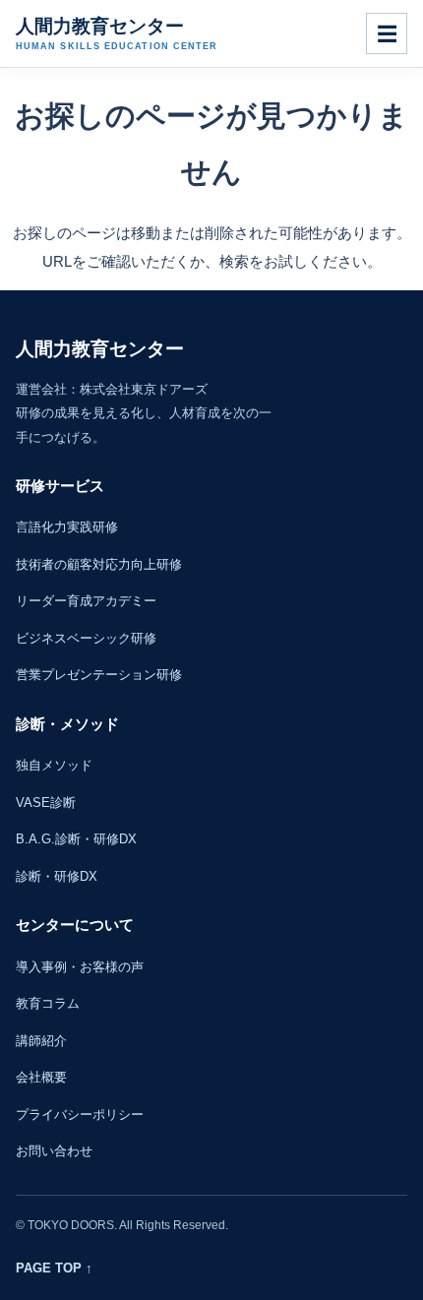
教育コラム (48, 1003)
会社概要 (41, 1077)
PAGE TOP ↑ (54, 1268)
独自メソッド (54, 765)
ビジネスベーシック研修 (86, 638)
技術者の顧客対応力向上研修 (99, 564)
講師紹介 (41, 1040)
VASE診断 (46, 802)
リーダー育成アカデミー (86, 600)
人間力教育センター (116, 33)
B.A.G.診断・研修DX (76, 839)
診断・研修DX (56, 876)
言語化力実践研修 (67, 527)
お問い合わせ (54, 1151)
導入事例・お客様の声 (80, 967)
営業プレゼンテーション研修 (99, 674)
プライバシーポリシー (80, 1114)
